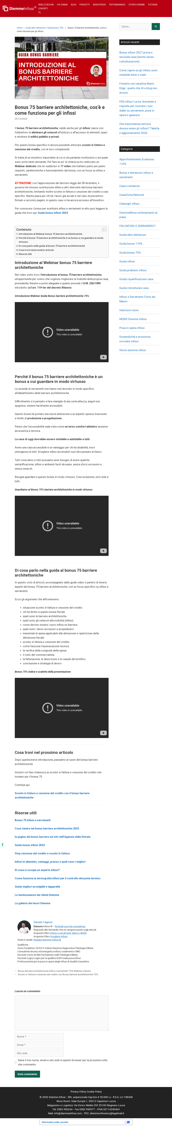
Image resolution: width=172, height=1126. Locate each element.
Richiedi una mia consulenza (70, 926)
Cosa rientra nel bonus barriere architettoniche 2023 (47, 828)
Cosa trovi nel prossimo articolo (36, 250)
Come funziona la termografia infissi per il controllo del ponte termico (58, 878)
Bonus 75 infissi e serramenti (33, 820)
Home (19, 28)
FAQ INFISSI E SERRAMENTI (137, 226)
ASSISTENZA (99, 4)
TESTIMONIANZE (117, 4)
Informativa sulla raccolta (55, 1122)
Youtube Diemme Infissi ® (47, 939)
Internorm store (129, 310)
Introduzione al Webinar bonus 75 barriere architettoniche (50, 234)
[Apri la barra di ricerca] (40, 12)
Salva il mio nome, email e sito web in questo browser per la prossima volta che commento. (62, 1062)
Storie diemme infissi (132, 350)
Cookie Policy (94, 1091)
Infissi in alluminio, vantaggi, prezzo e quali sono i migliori (50, 861)
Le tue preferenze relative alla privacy (97, 1122)
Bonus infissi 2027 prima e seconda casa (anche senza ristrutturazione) (136, 57)
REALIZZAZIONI (46, 4)
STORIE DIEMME (137, 4)
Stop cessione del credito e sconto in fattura (42, 853)
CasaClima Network (131, 194)
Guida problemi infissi (133, 270)
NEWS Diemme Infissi (133, 319)
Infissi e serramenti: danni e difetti (68, 933)
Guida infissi (127, 261)
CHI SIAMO (62, 4)
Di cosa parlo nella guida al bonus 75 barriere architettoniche (52, 245)
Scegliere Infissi (58, 936)
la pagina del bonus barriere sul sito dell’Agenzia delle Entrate (52, 836)
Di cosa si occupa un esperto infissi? (37, 870)
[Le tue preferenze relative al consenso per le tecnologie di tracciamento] (2, 844)
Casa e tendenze (129, 186)
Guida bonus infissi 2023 (30, 845)
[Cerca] (156, 26)
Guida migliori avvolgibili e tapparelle (37, 886)
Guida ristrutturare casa (134, 288)
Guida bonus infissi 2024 (53, 212)
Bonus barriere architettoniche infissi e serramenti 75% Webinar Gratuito (54, 971)
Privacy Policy (78, 1091)
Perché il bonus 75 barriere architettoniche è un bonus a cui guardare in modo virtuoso (61, 240)
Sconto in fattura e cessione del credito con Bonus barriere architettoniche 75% (58, 974)
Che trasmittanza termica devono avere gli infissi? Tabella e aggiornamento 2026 (139, 128)
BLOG (73, 4)
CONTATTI (43, 8)
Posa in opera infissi (132, 328)
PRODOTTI (84, 4)
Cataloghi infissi (129, 203)
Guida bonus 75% (55, 28)
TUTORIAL (153, 4)
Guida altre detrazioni (36, 28)
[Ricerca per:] (135, 26)
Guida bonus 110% (130, 243)
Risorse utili (25, 254)
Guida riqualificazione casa (136, 279)
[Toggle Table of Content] (103, 229)
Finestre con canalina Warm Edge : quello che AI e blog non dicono (138, 88)
